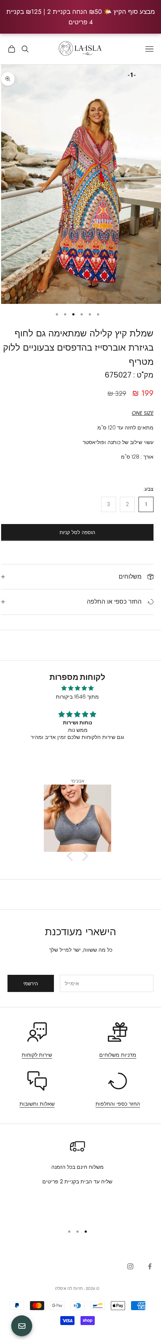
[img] (77, 688)
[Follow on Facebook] (150, 1266)
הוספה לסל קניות (77, 532)
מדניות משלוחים (117, 1055)
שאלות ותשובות (37, 1104)
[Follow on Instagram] (130, 1266)
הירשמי (30, 983)
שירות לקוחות (37, 1055)
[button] (71, 856)
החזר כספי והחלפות (117, 1104)
